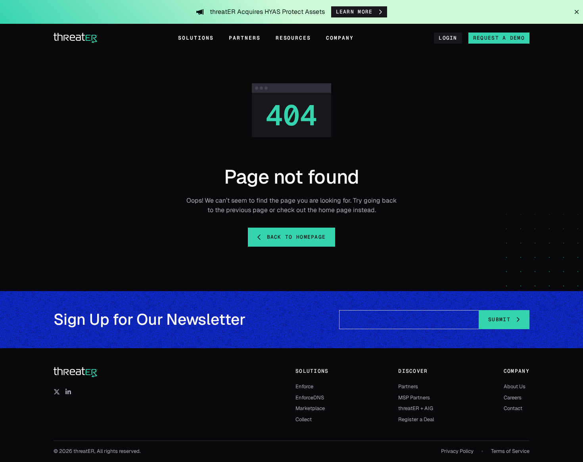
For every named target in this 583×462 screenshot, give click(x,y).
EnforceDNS (309, 397)
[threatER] (76, 372)
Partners (245, 38)
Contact (513, 408)
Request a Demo (499, 38)
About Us (514, 386)
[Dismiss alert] (576, 12)
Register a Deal (416, 419)
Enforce (304, 386)
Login (448, 38)
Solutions (196, 38)
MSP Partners (414, 397)
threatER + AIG (415, 408)
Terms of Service (510, 451)
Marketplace (310, 408)
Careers (513, 397)
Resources (293, 38)
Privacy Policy (457, 451)
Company (340, 38)
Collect (303, 419)
